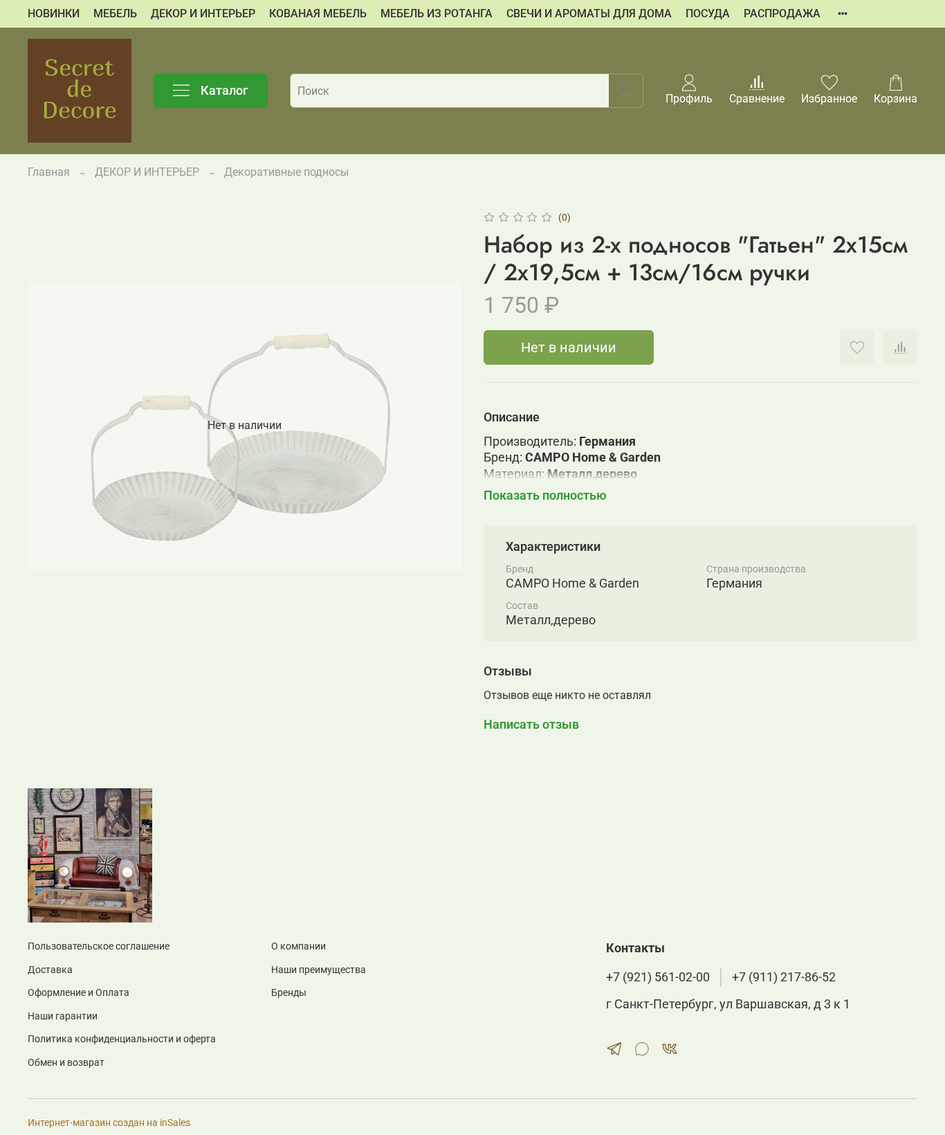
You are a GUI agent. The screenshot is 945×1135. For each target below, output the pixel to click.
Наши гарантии (63, 1016)
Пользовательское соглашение (98, 946)
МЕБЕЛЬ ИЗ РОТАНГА (436, 13)
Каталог (224, 90)
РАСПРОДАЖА (782, 13)
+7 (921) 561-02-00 (658, 977)
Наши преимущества (318, 970)
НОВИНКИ (54, 13)
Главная (49, 172)
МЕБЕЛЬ (115, 13)
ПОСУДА (708, 13)
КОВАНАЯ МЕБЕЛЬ (318, 13)
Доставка (50, 970)
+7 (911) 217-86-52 (784, 977)
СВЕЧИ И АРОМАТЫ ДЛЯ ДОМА (589, 13)
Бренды (288, 993)
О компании (298, 946)
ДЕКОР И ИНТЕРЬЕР (203, 13)
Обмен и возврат (66, 1063)
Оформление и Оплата (78, 993)
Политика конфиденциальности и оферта (122, 1039)
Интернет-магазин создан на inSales (109, 1123)
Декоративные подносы (286, 172)
